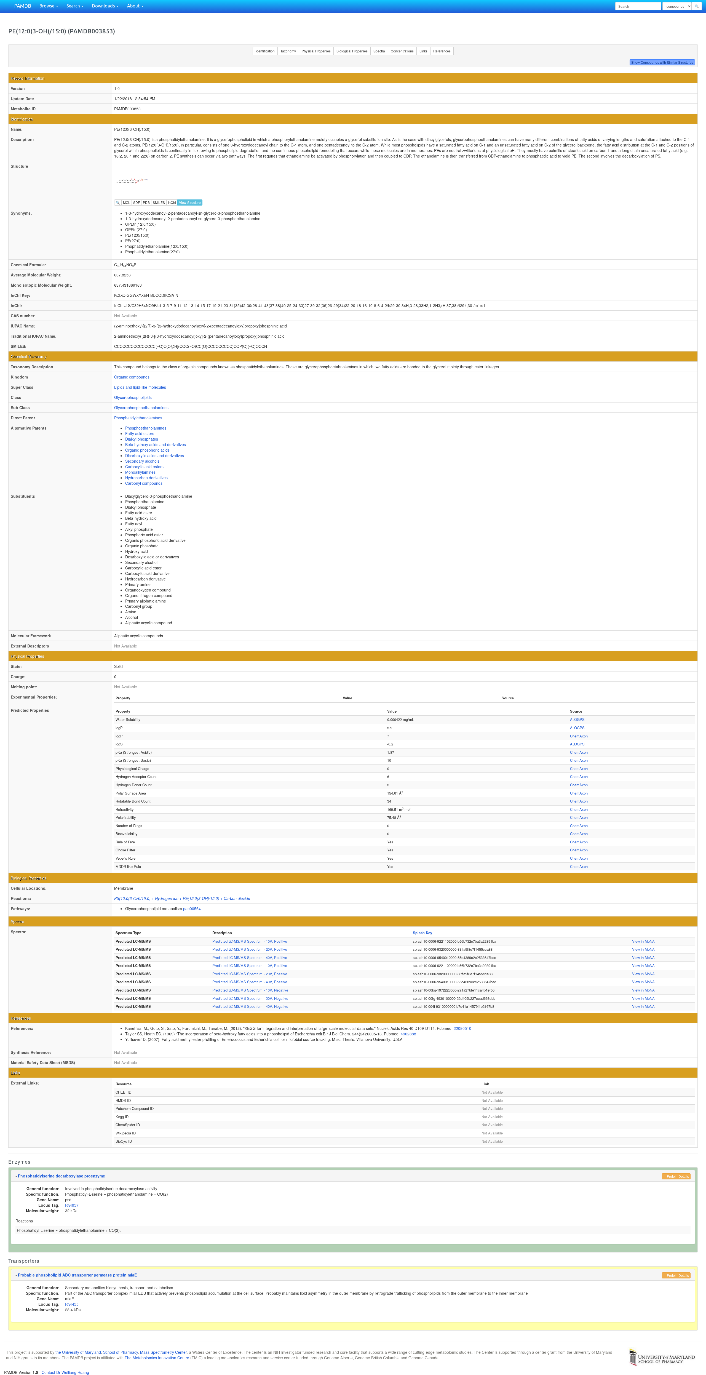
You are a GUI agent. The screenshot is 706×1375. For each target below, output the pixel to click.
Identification (265, 51)
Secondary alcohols (142, 461)
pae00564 (192, 908)
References (442, 51)
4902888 (408, 1033)
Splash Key (422, 932)
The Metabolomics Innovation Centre (157, 1357)
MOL (126, 202)
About (134, 5)
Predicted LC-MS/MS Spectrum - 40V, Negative (250, 1006)
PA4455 (72, 1304)
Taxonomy (288, 51)
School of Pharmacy (120, 1352)
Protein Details (677, 1176)
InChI (172, 202)
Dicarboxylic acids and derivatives (154, 455)
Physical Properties (316, 51)
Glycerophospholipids (133, 397)
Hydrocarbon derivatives (146, 477)
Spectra (379, 51)
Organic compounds (131, 377)
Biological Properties (352, 51)
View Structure (190, 202)
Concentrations (402, 51)
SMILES (159, 202)
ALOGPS (577, 719)
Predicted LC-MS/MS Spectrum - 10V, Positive (249, 941)
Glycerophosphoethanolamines (141, 407)
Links (423, 51)
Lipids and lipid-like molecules (140, 387)
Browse (47, 5)
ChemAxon (579, 736)
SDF (136, 202)
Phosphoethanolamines (145, 428)
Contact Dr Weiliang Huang (65, 1372)
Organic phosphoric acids (147, 450)
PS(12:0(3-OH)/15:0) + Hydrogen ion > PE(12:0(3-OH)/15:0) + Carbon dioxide (182, 898)
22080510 (462, 1028)
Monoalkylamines (140, 472)
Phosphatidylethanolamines (138, 417)
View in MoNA (643, 941)
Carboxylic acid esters (144, 466)
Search (73, 5)
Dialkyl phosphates (141, 439)
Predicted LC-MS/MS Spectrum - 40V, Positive (249, 957)
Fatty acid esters (139, 433)
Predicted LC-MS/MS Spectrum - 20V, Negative (250, 998)
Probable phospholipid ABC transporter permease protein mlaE (77, 1275)
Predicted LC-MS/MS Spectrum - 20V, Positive (249, 949)
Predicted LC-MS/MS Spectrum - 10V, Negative (250, 990)
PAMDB (22, 6)
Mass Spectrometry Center (163, 1352)
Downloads (104, 5)
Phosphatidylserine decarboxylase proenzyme (61, 1176)
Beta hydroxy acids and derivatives (155, 444)
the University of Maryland (78, 1352)
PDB (146, 202)
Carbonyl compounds (143, 483)
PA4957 (72, 1205)
